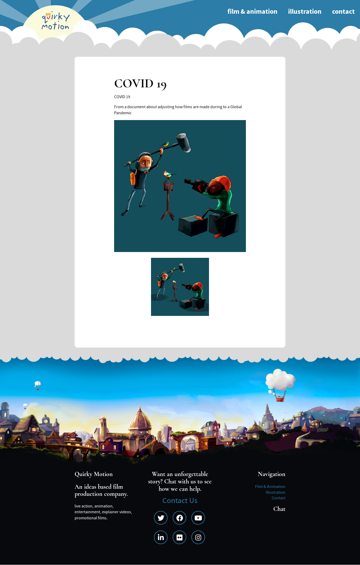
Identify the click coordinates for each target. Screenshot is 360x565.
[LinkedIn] (161, 537)
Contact (343, 11)
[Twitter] (161, 518)
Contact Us (179, 501)
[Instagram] (198, 537)
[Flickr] (179, 537)
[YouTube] (198, 518)
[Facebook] (179, 518)
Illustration (305, 11)
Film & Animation (252, 11)
